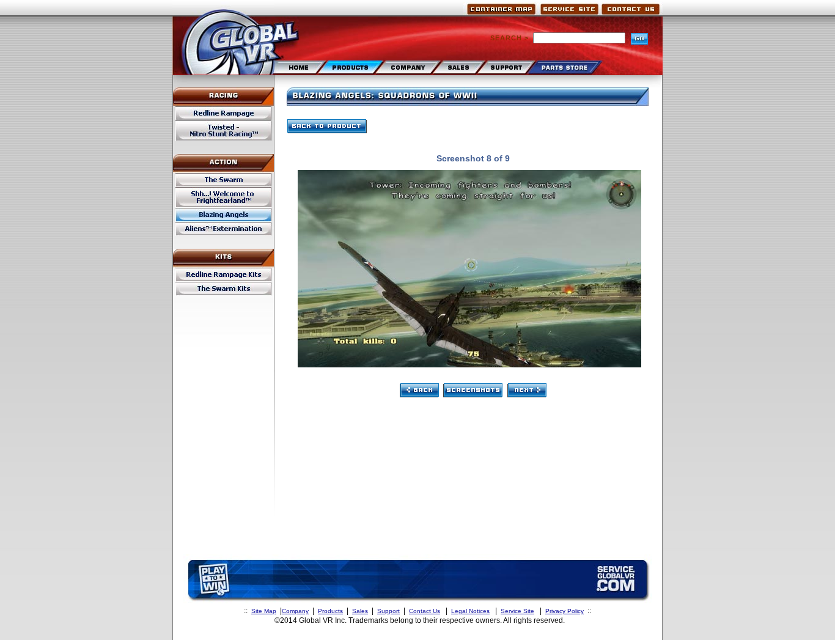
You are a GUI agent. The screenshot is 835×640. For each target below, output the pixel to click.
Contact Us (424, 611)
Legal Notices (470, 611)
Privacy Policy (564, 611)
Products (330, 611)
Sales (360, 611)
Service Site (517, 611)
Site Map (263, 611)
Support (388, 611)
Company (295, 611)
